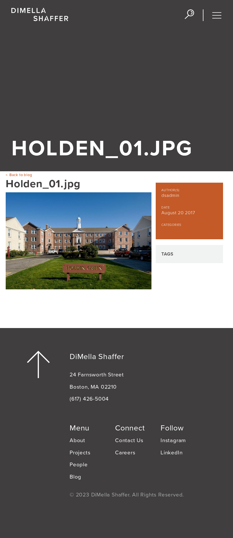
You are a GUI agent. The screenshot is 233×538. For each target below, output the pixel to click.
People (79, 464)
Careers (125, 453)
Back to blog (20, 175)
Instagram (173, 440)
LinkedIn (171, 453)
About (77, 440)
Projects (80, 453)
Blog (75, 477)
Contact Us (129, 440)
